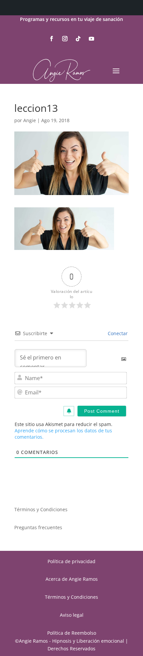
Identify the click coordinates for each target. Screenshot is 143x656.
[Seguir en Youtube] (91, 38)
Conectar (117, 333)
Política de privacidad (71, 561)
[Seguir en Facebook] (51, 38)
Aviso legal (71, 615)
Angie (29, 120)
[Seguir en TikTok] (78, 38)
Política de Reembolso (71, 633)
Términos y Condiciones (41, 509)
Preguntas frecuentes (38, 527)
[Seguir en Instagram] (65, 38)
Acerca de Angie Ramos (72, 579)
